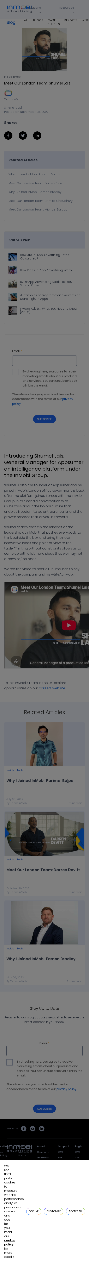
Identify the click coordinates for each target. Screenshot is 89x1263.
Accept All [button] (75, 1211)
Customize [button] (54, 1211)
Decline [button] (33, 1211)
